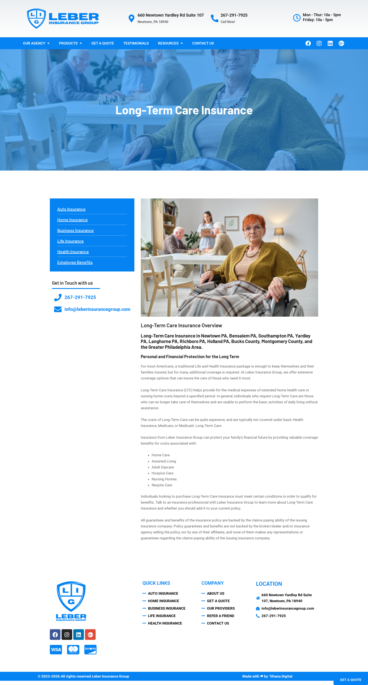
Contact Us (203, 43)
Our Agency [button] (34, 43)
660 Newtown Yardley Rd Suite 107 (171, 15)
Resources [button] (168, 43)
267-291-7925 (234, 15)
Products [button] (68, 43)
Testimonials (136, 43)
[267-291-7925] (214, 18)
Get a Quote (102, 43)
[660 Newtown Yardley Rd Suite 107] (131, 18)
